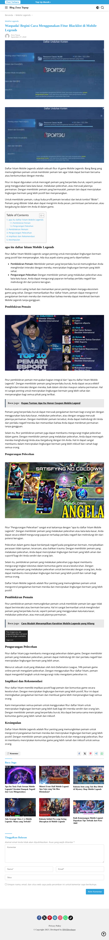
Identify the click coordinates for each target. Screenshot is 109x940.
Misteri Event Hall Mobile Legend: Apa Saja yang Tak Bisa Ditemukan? (54, 789)
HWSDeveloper (69, 930)
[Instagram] (60, 917)
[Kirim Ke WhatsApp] (102, 753)
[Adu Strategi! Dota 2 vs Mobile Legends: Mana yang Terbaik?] (20, 807)
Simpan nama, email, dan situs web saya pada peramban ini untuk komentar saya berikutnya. (52, 884)
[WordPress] (55, 917)
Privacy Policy (55, 926)
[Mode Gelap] (97, 7)
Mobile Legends (12, 21)
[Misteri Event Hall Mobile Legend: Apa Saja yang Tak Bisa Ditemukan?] (54, 775)
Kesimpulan (14, 239)
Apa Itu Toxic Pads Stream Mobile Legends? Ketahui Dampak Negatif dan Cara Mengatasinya (20, 789)
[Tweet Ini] (85, 753)
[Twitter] (44, 917)
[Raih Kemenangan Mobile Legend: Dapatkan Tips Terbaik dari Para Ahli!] (88, 806)
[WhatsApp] (65, 917)
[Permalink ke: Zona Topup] (7, 35)
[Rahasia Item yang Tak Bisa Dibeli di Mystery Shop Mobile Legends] (88, 775)
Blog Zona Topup (19, 7)
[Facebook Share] (79, 753)
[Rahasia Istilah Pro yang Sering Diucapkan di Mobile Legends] (54, 807)
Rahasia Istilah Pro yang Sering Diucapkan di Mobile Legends (52, 820)
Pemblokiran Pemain (22, 223)
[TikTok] (70, 918)
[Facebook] (39, 917)
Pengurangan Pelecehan (23, 226)
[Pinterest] (49, 917)
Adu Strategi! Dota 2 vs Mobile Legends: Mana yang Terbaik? (18, 820)
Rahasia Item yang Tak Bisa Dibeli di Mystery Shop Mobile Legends (88, 788)
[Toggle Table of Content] (40, 215)
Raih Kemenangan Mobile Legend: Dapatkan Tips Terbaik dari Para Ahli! (88, 820)
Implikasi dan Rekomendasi (22, 236)
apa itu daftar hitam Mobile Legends (26, 219)
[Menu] (7, 7)
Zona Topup (15, 35)
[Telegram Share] (96, 753)
